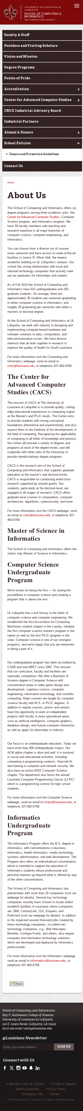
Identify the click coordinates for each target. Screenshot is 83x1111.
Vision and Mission (20, 56)
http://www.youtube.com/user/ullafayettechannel (24, 1068)
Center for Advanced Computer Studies (37, 100)
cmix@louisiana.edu (20, 366)
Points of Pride (17, 78)
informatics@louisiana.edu (48, 960)
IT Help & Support (63, 1084)
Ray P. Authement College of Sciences (40, 20)
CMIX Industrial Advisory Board (32, 110)
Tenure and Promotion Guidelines (34, 154)
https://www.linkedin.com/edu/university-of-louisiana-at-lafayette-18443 (37, 1068)
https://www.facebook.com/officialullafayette (5, 1068)
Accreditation (16, 89)
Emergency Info (32, 1094)
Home (10, 182)
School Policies (17, 143)
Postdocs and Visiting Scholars (31, 45)
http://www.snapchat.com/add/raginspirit (30, 1068)
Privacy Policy (56, 1089)
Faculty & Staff (16, 35)
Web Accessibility (27, 1089)
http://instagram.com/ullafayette (18, 1068)
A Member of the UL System (25, 1084)
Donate (55, 1094)
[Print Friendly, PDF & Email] (16, 984)
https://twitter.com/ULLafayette (12, 1068)
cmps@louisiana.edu (58, 802)
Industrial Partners (21, 121)
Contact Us (13, 166)
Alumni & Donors (18, 132)
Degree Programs (19, 67)
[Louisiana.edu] (12, 17)
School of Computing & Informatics (42, 15)
